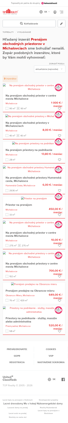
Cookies (51, 349)
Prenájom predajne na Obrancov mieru (30, 290)
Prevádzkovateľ (17, 349)
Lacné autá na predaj (18, 413)
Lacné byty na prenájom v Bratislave (48, 411)
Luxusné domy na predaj (17, 407)
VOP (51, 355)
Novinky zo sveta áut (18, 417)
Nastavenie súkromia (51, 362)
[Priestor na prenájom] (34, 198)
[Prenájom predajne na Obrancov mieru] (34, 284)
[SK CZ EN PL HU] (45, 12)
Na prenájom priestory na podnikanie (29, 149)
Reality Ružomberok (48, 407)
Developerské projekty (48, 400)
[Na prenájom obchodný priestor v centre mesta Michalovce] (34, 87)
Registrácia (17, 362)
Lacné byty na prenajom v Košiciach (18, 400)
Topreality (8, 32)
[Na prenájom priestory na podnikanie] (34, 143)
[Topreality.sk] (10, 12)
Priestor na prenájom (19, 204)
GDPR (17, 355)
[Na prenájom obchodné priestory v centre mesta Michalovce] (34, 255)
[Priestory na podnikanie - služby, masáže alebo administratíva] (34, 309)
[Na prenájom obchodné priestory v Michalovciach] (34, 116)
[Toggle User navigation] (54, 12)
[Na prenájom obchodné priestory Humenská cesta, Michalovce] (34, 169)
